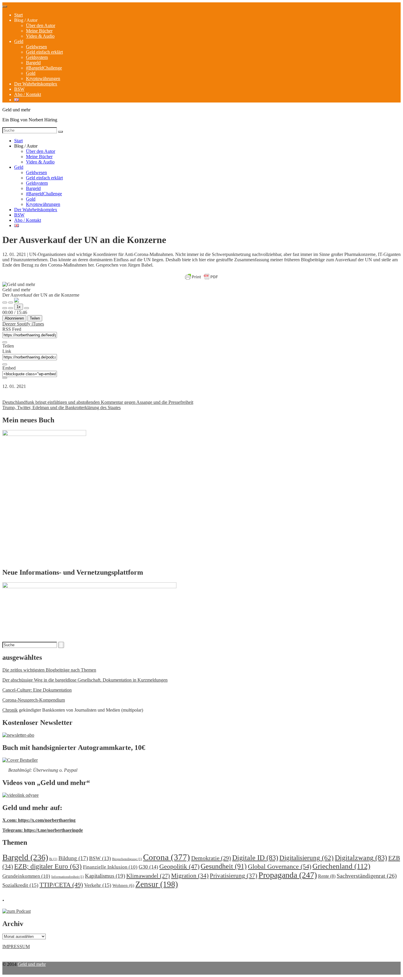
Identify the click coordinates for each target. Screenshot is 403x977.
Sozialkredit (20, 885)
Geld (18, 41)
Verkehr (97, 885)
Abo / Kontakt (27, 94)
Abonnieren (14, 318)
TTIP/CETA (61, 884)
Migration (190, 875)
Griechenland (341, 866)
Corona (166, 857)
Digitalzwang (361, 858)
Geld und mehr (32, 964)
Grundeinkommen (26, 876)
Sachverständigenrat (367, 875)
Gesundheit (224, 866)
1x (19, 307)
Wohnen (123, 885)
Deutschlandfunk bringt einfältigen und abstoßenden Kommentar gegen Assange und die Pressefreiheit (97, 402)
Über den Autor (40, 25)
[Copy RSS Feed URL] (4, 342)
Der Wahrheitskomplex (35, 83)
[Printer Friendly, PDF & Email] (201, 277)
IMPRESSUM (16, 946)
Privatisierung (233, 875)
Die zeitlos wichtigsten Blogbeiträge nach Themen (49, 669)
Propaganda (287, 875)
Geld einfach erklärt (44, 51)
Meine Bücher (39, 30)
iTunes (38, 323)
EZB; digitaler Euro (48, 866)
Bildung (73, 858)
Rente (326, 876)
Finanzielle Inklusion (110, 867)
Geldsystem (37, 57)
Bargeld (33, 62)
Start (18, 14)
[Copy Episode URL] (4, 364)
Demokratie (211, 858)
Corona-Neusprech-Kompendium (33, 699)
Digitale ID (255, 858)
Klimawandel (148, 875)
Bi (53, 859)
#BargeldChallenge (44, 67)
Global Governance (279, 866)
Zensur (156, 884)
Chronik (10, 710)
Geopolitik (179, 866)
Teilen (35, 318)
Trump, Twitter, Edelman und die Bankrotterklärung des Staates (61, 407)
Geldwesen (36, 46)
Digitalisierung (306, 858)
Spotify (24, 323)
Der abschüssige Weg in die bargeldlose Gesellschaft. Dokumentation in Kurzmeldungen (85, 679)
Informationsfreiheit (67, 876)
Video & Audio (40, 36)
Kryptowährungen (43, 78)
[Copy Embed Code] (4, 378)
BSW (19, 89)
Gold (30, 73)
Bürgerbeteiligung (127, 859)
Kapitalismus (105, 876)
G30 (148, 867)
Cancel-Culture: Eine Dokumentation (37, 689)
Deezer (9, 323)
